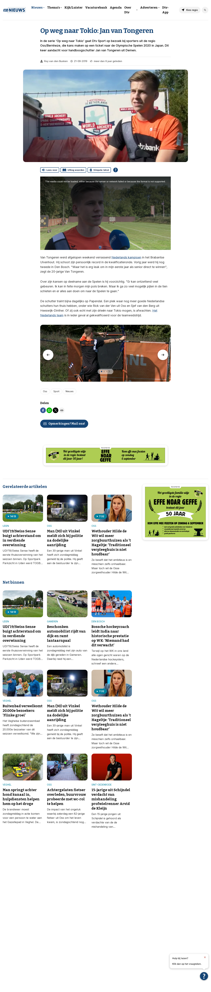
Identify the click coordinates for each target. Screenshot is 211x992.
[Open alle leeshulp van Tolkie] (115, 170)
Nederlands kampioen (126, 257)
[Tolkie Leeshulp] (204, 976)
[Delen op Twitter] (55, 410)
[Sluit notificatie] (205, 957)
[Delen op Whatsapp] (49, 410)
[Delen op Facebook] (43, 410)
